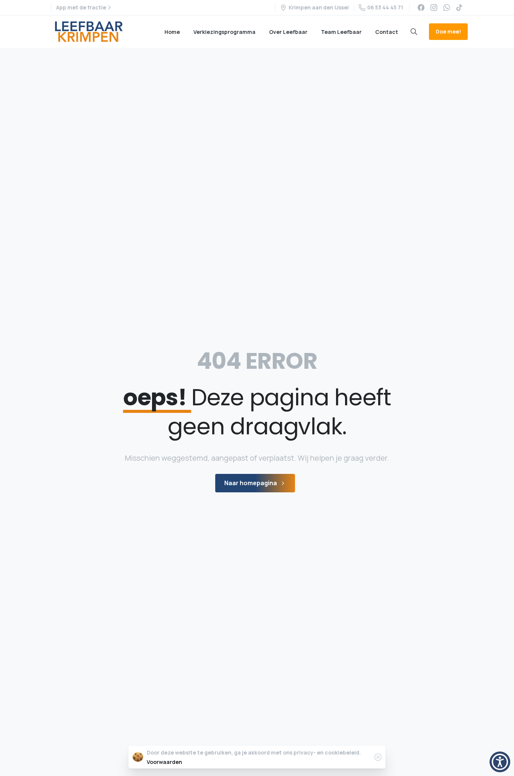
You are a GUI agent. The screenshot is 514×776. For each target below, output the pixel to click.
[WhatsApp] (446, 7)
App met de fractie (81, 7)
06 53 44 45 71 (385, 7)
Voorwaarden (164, 761)
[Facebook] (421, 7)
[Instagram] (433, 7)
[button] (500, 762)
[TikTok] (459, 7)
